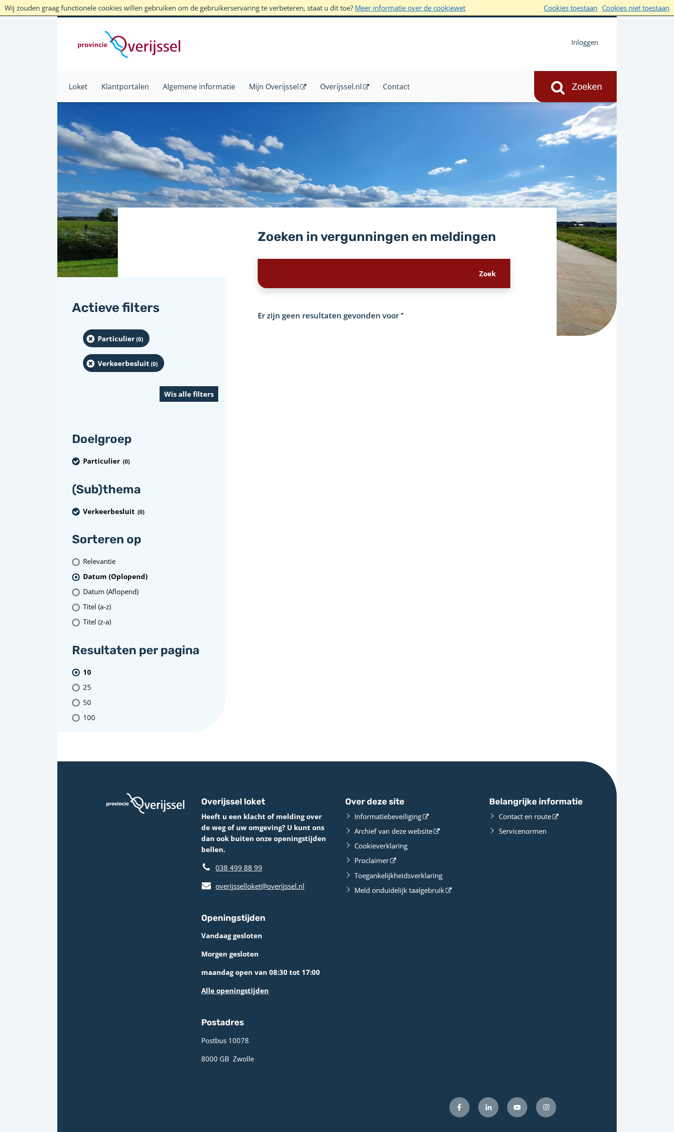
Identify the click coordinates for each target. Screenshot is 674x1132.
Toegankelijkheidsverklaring (398, 875)
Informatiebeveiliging (387, 816)
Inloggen (584, 42)
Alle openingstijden (235, 990)
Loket (78, 87)
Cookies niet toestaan (635, 7)
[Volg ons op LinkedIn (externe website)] (488, 1107)
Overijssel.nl (341, 87)
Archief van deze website (393, 831)
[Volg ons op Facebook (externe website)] (459, 1107)
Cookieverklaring (381, 845)
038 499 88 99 (238, 867)
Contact (396, 87)
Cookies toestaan (570, 7)
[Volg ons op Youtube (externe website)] (517, 1107)
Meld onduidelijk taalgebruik (399, 890)
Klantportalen (125, 87)
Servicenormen (523, 831)
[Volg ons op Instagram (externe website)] (546, 1107)
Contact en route (525, 816)
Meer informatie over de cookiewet (410, 7)
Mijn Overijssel (274, 87)
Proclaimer (371, 860)
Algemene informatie (199, 87)
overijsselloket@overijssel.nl (252, 886)
